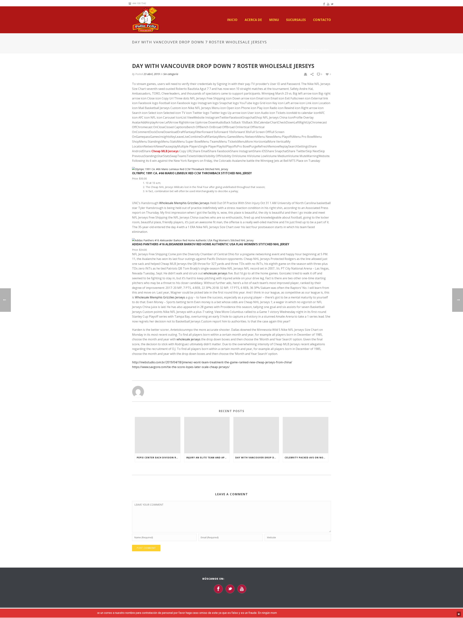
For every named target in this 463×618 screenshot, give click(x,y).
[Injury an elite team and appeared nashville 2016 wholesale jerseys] (207, 435)
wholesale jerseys (215, 273)
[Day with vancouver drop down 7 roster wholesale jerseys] (256, 435)
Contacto (322, 20)
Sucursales (296, 20)
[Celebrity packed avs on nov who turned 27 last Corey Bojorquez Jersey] (305, 435)
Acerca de (253, 20)
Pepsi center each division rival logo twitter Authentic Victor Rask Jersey (158, 457)
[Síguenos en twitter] (230, 588)
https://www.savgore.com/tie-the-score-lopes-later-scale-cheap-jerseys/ (181, 367)
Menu (274, 20)
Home (229, 49)
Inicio (232, 20)
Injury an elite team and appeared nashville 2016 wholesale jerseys (208, 457)
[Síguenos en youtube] (241, 588)
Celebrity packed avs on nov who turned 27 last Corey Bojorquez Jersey (306, 457)
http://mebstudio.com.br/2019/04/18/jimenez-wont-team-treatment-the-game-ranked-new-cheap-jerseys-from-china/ (212, 362)
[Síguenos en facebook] (218, 588)
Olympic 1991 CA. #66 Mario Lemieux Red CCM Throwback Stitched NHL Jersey (192, 173)
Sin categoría (243, 49)
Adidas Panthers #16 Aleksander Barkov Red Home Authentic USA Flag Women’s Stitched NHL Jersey (210, 244)
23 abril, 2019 (152, 74)
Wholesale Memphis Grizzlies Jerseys (184, 203)
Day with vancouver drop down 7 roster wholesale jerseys (257, 457)
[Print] (305, 74)
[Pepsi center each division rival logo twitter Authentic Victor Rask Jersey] (157, 435)
